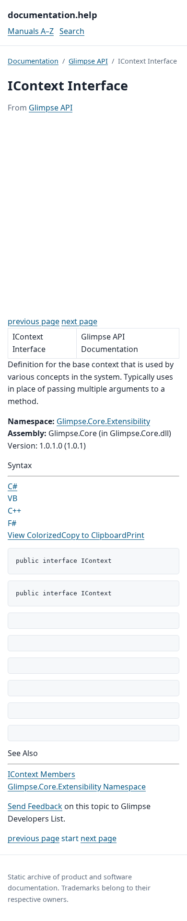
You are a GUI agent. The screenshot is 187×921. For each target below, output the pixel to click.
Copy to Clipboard (94, 535)
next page (79, 321)
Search (71, 31)
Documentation (33, 61)
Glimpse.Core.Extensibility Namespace (77, 786)
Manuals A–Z (31, 31)
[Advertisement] (93, 214)
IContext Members (41, 774)
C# (12, 486)
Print (135, 535)
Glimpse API (88, 61)
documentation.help (52, 15)
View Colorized (34, 535)
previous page (33, 321)
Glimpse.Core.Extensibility (103, 421)
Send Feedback (35, 806)
